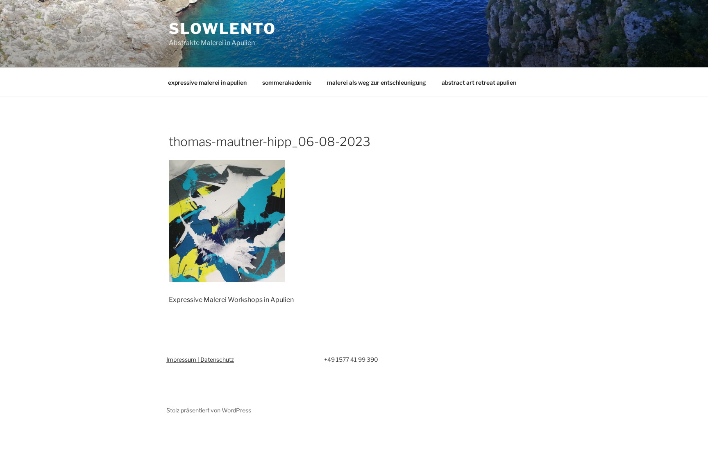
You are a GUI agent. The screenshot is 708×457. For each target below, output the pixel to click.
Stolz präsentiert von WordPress (208, 410)
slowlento (222, 29)
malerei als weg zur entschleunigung (376, 82)
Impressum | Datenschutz (200, 359)
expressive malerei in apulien (207, 82)
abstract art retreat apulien (479, 82)
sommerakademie (286, 82)
